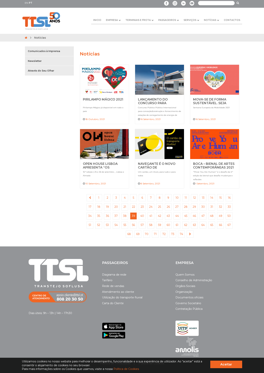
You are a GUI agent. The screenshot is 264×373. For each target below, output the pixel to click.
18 (98, 207)
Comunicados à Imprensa (44, 51)
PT (30, 2)
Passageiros (167, 20)
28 (185, 207)
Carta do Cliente (113, 303)
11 (186, 197)
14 (211, 197)
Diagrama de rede (114, 274)
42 (159, 216)
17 (90, 207)
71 (155, 234)
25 (159, 207)
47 (203, 216)
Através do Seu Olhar (41, 70)
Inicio (97, 20)
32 (220, 207)
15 (220, 197)
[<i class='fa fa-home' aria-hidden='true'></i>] (26, 37)
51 (90, 225)
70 (146, 234)
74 (181, 234)
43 (168, 216)
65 (211, 225)
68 (129, 234)
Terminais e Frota (138, 20)
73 (172, 234)
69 (138, 234)
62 (185, 225)
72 (164, 234)
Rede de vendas (113, 286)
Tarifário (107, 280)
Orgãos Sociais (185, 286)
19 (107, 207)
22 (133, 207)
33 (229, 207)
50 (229, 216)
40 (142, 216)
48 (212, 216)
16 (229, 197)
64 (203, 225)
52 (98, 225)
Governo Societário (188, 303)
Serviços (190, 20)
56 (133, 225)
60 (168, 225)
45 (185, 216)
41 (150, 216)
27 (177, 207)
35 (98, 216)
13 (203, 197)
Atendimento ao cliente (118, 292)
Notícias (210, 20)
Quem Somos (184, 274)
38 (125, 216)
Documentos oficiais (189, 297)
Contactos (232, 20)
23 (142, 207)
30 (203, 207)
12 (194, 197)
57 (142, 225)
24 (150, 207)
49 (220, 216)
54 (116, 225)
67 (229, 225)
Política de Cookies (126, 369)
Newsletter (35, 61)
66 (220, 225)
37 (116, 216)
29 (194, 207)
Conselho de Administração (193, 280)
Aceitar (226, 364)
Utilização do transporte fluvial (122, 297)
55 (124, 225)
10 (177, 197)
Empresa (112, 20)
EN (26, 2)
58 (150, 225)
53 (107, 225)
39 (133, 216)
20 (116, 207)
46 (194, 216)
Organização (183, 292)
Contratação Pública (189, 309)
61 (177, 225)
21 (124, 207)
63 (194, 225)
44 (177, 216)
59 (159, 225)
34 (90, 216)
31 (211, 207)
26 (168, 207)
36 (107, 216)
